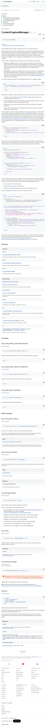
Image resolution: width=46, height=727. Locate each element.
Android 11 (3, 698)
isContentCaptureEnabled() (35, 75)
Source (2, 676)
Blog (2, 679)
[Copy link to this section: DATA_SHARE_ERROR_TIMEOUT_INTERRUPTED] (29, 367)
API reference (5, 5)
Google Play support (35, 690)
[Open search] (28, 1)
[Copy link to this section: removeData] (9, 531)
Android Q (4, 181)
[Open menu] (2, 1)
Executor (27, 635)
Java (44, 34)
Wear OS (33, 672)
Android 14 (3, 692)
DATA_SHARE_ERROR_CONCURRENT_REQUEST (12, 254)
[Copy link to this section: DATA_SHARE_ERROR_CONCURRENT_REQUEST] (29, 343)
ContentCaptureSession (30, 111)
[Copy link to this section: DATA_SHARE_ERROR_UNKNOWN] (21, 390)
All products (3, 713)
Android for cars (34, 676)
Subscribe (16, 721)
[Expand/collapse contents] (8, 13)
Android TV (33, 678)
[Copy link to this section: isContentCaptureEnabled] (17, 493)
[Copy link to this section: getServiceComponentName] (18, 452)
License (6, 718)
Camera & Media (19, 676)
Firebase (3, 709)
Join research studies (35, 692)
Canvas (5, 236)
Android (3, 670)
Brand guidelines (13, 718)
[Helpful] (42, 10)
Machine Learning (19, 672)
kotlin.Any (3, 44)
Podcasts (3, 681)
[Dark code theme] (44, 38)
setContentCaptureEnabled (9, 320)
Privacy (17, 678)
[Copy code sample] (44, 82)
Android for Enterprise (5, 672)
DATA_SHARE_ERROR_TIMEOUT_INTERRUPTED (12, 263)
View (27, 178)
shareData (5, 328)
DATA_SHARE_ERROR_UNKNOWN (9, 271)
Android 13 (3, 694)
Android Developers (4, 10)
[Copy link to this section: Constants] (10, 338)
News (2, 678)
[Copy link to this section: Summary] (9, 244)
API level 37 (9, 565)
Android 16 (3, 688)
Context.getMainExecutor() (9, 638)
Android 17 (3, 686)
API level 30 (7, 346)
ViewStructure (8, 186)
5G (16, 679)
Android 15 (3, 690)
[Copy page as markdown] (34, 32)
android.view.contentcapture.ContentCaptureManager (14, 45)
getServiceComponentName (9, 293)
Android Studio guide (20, 688)
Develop (11, 10)
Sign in (43, 1)
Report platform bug (35, 686)
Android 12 (3, 696)
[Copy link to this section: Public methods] (13, 413)
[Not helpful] (44, 10)
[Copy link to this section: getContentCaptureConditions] (19, 419)
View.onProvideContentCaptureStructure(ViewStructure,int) (16, 239)
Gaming (17, 670)
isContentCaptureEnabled (8, 302)
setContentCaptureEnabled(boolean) (32, 509)
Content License (35, 656)
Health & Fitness (19, 674)
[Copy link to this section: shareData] (8, 591)
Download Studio (19, 693)
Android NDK (18, 695)
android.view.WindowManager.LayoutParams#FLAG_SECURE (17, 512)
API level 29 (7, 28)
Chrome (2, 708)
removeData (5, 311)
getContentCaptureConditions (10, 284)
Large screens (33, 670)
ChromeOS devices (35, 674)
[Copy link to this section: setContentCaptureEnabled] (18, 562)
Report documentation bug (36, 688)
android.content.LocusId (20, 97)
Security (3, 674)
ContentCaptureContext (7, 117)
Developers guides (19, 690)
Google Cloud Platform (5, 711)
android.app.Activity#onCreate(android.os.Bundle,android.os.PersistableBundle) (22, 585)
